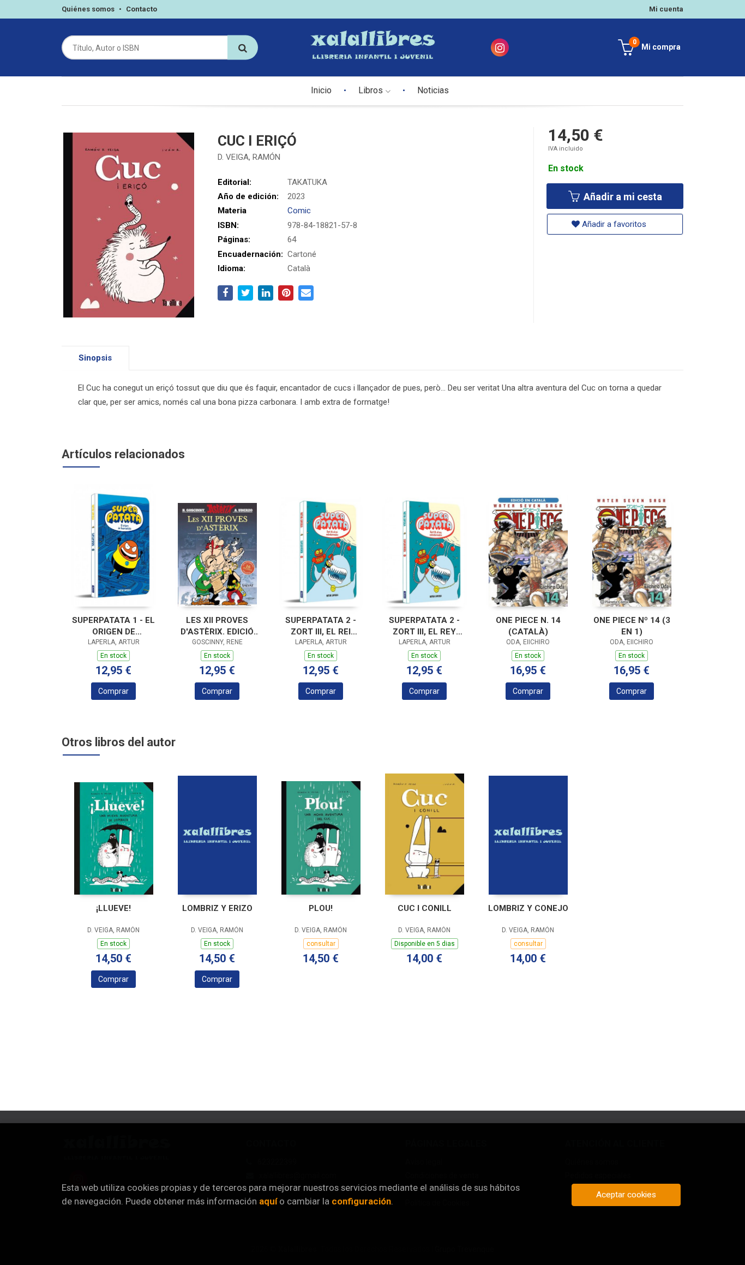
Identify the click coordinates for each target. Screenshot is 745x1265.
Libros (371, 90)
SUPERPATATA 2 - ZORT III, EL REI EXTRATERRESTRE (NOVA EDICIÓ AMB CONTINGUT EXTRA (321, 626)
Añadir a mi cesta (621, 196)
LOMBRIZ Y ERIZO (217, 908)
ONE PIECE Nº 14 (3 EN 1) (631, 626)
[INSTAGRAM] (500, 48)
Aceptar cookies (626, 1195)
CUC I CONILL (425, 908)
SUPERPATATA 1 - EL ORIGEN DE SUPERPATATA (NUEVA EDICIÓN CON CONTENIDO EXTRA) (113, 626)
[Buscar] (242, 47)
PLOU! (321, 908)
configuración (361, 1201)
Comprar (113, 691)
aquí (268, 1201)
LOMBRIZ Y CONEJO (528, 908)
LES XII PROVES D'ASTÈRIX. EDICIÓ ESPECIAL (217, 626)
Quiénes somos (88, 9)
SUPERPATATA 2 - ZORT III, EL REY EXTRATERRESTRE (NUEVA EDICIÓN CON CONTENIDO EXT (424, 626)
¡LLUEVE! (113, 908)
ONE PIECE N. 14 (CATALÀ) (528, 626)
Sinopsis (95, 358)
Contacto (141, 9)
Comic (299, 210)
